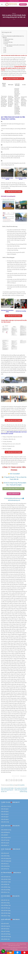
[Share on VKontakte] (19, 780)
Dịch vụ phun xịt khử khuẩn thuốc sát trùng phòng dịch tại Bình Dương (20, 789)
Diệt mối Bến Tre (5, 845)
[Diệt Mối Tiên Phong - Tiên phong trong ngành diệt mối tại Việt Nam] (11, 4)
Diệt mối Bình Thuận (6, 881)
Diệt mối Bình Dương (6, 829)
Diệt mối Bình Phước (6, 837)
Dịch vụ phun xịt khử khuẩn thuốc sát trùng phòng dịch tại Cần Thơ (7, 789)
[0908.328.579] (3, 951)
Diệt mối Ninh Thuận (6, 879)
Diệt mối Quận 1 (5, 808)
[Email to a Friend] (14, 780)
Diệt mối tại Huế (5, 853)
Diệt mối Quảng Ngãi (6, 861)
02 (5, 49)
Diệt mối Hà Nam (5, 928)
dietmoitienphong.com (14, 500)
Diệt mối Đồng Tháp (6, 905)
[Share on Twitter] (11, 780)
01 (5, 47)
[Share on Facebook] (9, 780)
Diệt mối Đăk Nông (5, 887)
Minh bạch (7, 40)
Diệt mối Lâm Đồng (5, 889)
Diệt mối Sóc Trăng (5, 915)
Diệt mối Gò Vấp (5, 821)
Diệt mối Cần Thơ (5, 900)
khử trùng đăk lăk (21, 785)
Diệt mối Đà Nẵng (5, 855)
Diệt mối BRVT (4, 835)
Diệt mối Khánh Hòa (5, 876)
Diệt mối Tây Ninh (5, 840)
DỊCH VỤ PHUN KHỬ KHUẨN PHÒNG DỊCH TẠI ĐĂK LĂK (13, 37)
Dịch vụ (14, 13)
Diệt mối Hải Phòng (5, 934)
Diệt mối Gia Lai (4, 863)
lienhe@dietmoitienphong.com (14, 498)
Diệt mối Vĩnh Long (5, 908)
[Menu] (2, 4)
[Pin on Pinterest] (16, 780)
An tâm (6, 43)
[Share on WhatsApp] (7, 780)
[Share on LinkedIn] (21, 780)
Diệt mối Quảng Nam (6, 858)
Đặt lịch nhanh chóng (9, 39)
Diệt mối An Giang (5, 902)
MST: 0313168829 (15, 473)
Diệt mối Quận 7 (5, 816)
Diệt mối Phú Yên (5, 868)
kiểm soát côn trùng (15, 945)
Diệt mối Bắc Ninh (5, 939)
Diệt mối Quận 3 (5, 814)
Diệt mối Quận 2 (5, 811)
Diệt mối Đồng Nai (5, 832)
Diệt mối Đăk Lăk (5, 884)
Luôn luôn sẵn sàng (8, 42)
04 (5, 52)
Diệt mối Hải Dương (6, 936)
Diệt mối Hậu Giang (5, 913)
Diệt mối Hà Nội (5, 923)
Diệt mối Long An (5, 842)
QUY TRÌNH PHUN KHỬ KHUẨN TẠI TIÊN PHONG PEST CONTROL (16, 45)
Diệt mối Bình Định (5, 866)
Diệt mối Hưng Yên (5, 926)
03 (5, 50)
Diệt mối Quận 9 (5, 819)
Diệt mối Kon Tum (5, 892)
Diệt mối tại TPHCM (6, 806)
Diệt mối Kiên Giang (5, 910)
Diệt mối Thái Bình (5, 931)
